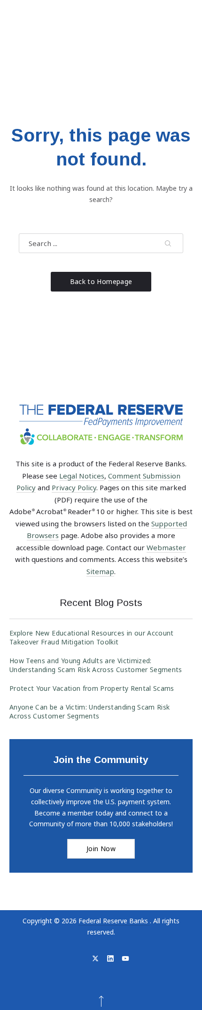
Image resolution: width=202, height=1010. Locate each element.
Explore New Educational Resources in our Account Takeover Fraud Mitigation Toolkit (91, 637)
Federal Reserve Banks (114, 920)
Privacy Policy (74, 487)
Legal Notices (81, 475)
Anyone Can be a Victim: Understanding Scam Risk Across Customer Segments (89, 711)
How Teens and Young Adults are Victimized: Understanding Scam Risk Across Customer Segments (95, 665)
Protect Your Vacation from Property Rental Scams (91, 688)
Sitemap (100, 571)
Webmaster (166, 547)
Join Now (101, 848)
